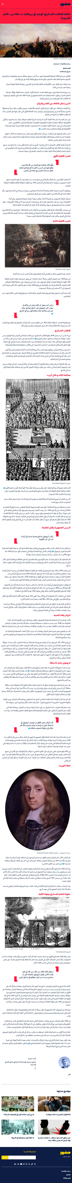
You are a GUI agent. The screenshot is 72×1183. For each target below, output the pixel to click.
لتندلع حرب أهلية (60, 182)
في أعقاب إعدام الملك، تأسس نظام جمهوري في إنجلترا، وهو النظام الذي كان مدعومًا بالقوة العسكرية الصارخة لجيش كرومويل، (36, 550)
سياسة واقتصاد (65, 64)
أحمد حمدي (32, 1058)
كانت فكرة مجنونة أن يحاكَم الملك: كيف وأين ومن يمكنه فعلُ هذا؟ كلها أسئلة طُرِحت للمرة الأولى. (37, 487)
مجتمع (68, 1175)
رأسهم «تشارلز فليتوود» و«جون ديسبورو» (56, 989)
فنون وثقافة (66, 1178)
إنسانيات (56, 64)
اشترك (4, 1157)
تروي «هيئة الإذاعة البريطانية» (48, 111)
